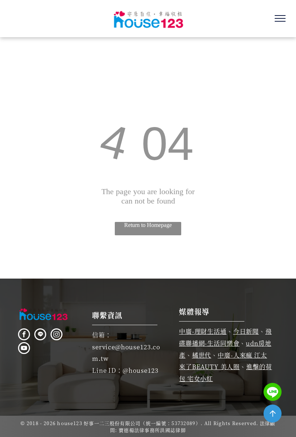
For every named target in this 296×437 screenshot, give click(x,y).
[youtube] (24, 349)
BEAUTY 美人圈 (216, 366)
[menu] (280, 18)
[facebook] (24, 335)
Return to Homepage (148, 225)
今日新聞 (246, 331)
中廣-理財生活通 (203, 331)
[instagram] (56, 335)
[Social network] (40, 335)
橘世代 (202, 354)
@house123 (140, 370)
